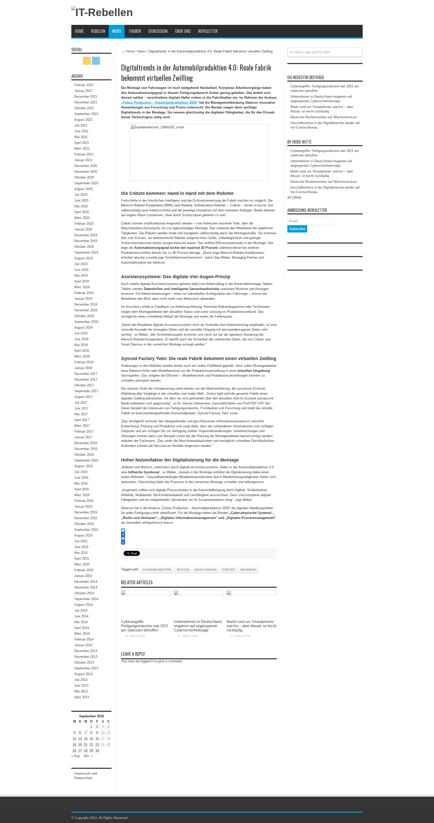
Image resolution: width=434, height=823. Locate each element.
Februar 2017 (83, 431)
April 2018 (81, 350)
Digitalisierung (206, 569)
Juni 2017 (81, 408)
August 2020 (83, 189)
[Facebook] (199, 539)
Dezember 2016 (85, 443)
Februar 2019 (83, 293)
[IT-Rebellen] (102, 12)
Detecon (183, 569)
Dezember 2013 (85, 651)
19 (74, 745)
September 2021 (86, 114)
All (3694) (294, 197)
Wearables (248, 569)
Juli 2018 (80, 333)
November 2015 (85, 518)
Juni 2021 (81, 131)
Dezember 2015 (85, 512)
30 (97, 751)
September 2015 (86, 530)
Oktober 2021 (84, 108)
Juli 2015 (80, 541)
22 (91, 745)
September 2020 (86, 183)
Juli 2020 (80, 195)
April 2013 (81, 697)
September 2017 (86, 391)
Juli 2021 (80, 125)
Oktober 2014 (84, 593)
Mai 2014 (81, 622)
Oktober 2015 (84, 524)
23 (97, 745)
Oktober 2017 (84, 385)
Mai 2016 (81, 483)
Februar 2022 (83, 85)
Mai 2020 (81, 206)
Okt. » (88, 756)
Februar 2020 (83, 223)
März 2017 (82, 426)
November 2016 (85, 449)
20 (80, 745)
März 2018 (82, 356)
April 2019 (81, 281)
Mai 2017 (81, 414)
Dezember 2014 (85, 581)
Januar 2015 (83, 576)
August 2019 (83, 258)
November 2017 (85, 379)
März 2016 (82, 495)
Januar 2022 (83, 91)
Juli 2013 (80, 680)
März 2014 (82, 633)
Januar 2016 (83, 506)
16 (97, 739)
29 (91, 751)
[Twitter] (199, 530)
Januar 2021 (83, 160)
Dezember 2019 (85, 235)
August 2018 (83, 327)
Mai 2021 (81, 137)
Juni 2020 (81, 200)
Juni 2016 (81, 478)
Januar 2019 (83, 299)
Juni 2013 (81, 685)
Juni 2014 (81, 616)
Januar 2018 (83, 368)
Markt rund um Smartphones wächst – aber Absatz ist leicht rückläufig (251, 625)
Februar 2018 (83, 362)
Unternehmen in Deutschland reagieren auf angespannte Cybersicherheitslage (198, 625)
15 (91, 739)
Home (79, 31)
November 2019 (85, 241)
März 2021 (82, 148)
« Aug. (76, 756)
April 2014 (81, 628)
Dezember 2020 (85, 166)
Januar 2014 (83, 645)
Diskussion (158, 31)
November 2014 (85, 587)
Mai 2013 (81, 691)
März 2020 (82, 218)
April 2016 (81, 489)
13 (80, 739)
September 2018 (86, 322)
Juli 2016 (80, 472)
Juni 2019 (81, 270)
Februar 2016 (83, 501)
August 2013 (83, 674)
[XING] (199, 535)
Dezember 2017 (85, 374)
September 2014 (86, 599)
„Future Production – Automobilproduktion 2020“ (159, 102)
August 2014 (83, 605)
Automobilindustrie (157, 569)
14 (85, 739)
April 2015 (81, 558)
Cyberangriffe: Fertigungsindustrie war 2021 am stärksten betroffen (144, 625)
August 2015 (83, 535)
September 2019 (86, 252)
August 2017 (83, 397)
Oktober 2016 (84, 454)
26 (74, 751)
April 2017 (81, 420)
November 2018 (85, 310)
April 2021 (81, 143)
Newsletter (208, 31)
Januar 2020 (83, 229)
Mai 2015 (81, 553)
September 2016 (86, 460)
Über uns (183, 31)
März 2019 (82, 287)
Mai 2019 (81, 275)
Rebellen (98, 31)
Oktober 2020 (84, 177)
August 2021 (83, 120)
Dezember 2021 (85, 96)
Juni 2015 (81, 547)
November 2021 (85, 102)
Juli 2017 (80, 402)
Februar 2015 (83, 570)
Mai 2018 (81, 345)
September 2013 (86, 668)
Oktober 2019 (84, 247)
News (116, 31)
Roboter (228, 569)
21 (85, 745)
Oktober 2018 (84, 316)
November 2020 (85, 171)
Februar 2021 (83, 154)
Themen (135, 31)
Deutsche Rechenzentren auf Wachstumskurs (323, 117)
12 (74, 739)
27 (80, 751)
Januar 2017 (83, 437)
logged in (146, 661)
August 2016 (83, 466)
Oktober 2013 (84, 662)
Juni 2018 (81, 339)
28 (85, 751)
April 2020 (81, 212)
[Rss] (87, 61)
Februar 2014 (83, 639)
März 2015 (82, 564)
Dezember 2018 (85, 304)
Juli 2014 (80, 610)
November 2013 (85, 657)
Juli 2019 (80, 264)
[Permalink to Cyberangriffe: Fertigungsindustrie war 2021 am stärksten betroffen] (146, 594)
